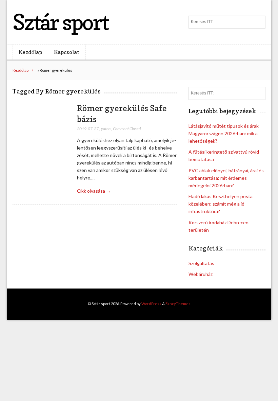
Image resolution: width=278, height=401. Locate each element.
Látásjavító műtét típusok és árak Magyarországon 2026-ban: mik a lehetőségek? (223, 133)
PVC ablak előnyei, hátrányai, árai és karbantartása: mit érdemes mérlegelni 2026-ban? (226, 178)
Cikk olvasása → (94, 191)
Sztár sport (60, 22)
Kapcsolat (66, 52)
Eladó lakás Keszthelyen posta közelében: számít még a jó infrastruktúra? (220, 203)
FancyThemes (178, 303)
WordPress (151, 303)
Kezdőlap (30, 52)
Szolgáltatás (201, 263)
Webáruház (200, 274)
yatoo (106, 128)
